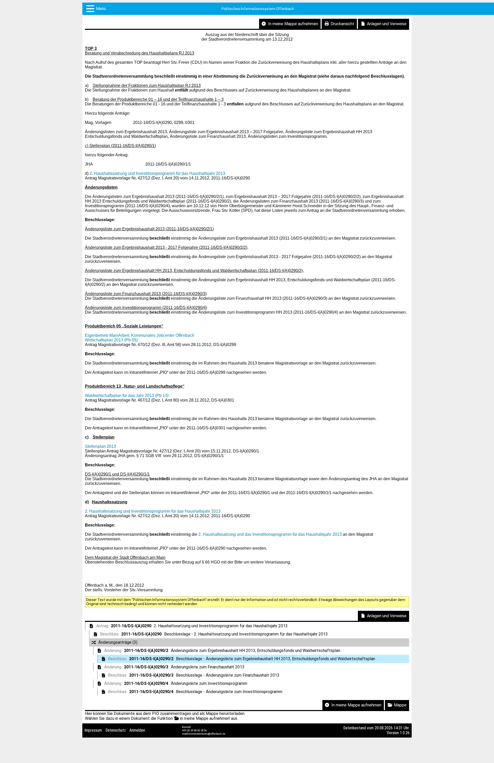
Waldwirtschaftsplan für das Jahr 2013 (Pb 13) (127, 395)
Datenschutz (115, 730)
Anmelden (137, 730)
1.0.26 (405, 732)
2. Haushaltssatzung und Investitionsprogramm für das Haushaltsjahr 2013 (157, 173)
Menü (101, 8)
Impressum (93, 730)
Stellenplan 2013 (100, 446)
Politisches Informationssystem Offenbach (258, 9)
